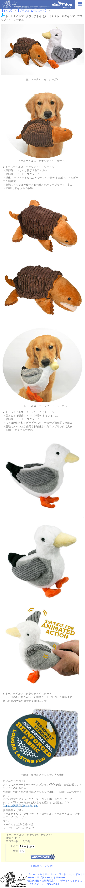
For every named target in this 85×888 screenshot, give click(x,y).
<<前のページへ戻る (42, 866)
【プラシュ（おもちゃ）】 (32, 10)
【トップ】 (7, 10)
